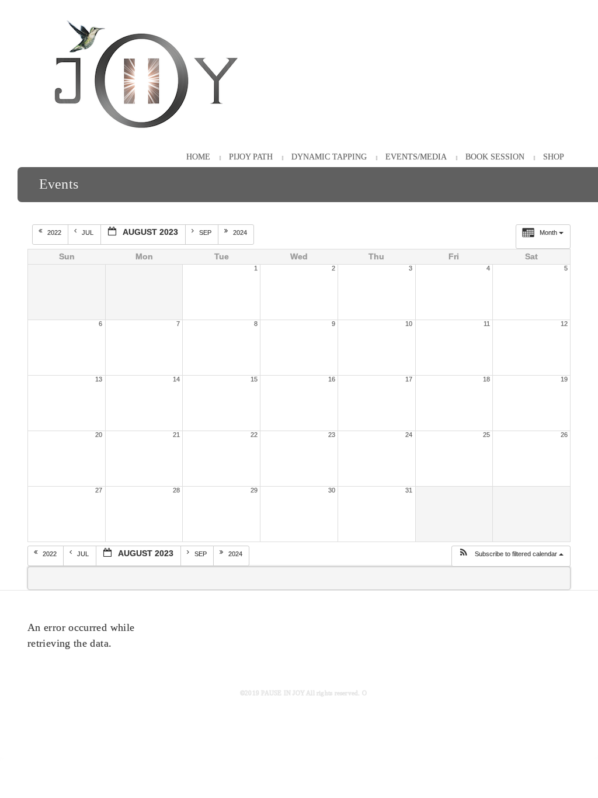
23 (331, 434)
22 (254, 434)
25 (486, 434)
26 (564, 434)
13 (98, 379)
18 (486, 379)
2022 (55, 232)
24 (408, 434)
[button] (510, 556)
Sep (206, 232)
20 (98, 434)
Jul (88, 232)
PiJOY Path (251, 156)
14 (176, 379)
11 (487, 323)
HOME (198, 156)
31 (408, 490)
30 (331, 490)
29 (254, 490)
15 (254, 379)
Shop (553, 156)
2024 (241, 232)
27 (98, 490)
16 (331, 379)
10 (408, 323)
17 (408, 379)
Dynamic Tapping (329, 156)
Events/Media (416, 156)
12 (564, 323)
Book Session (494, 156)
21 (176, 434)
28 (176, 490)
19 (564, 379)
